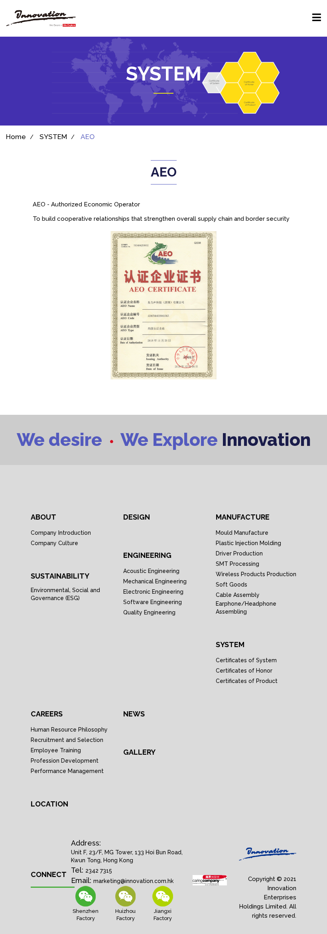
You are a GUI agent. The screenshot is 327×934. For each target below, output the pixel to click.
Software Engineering (152, 602)
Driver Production (239, 553)
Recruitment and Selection (67, 740)
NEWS (134, 714)
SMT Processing (237, 564)
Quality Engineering (149, 612)
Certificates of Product (247, 681)
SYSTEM (53, 137)
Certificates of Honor (244, 670)
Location (49, 804)
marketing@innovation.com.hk (133, 881)
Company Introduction (61, 533)
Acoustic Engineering (151, 571)
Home (16, 137)
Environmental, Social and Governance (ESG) (65, 594)
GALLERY (139, 752)
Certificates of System (246, 660)
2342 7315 (98, 870)
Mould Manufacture (242, 533)
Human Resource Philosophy (69, 729)
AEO (88, 137)
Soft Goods (231, 584)
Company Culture (54, 543)
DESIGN (136, 517)
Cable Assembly (238, 595)
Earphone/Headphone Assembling (246, 607)
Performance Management (67, 771)
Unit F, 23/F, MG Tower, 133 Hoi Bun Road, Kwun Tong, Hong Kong (127, 856)
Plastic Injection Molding (248, 543)
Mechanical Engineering (155, 581)
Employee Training (56, 750)
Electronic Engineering (153, 592)
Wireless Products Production (256, 574)
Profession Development (64, 760)
